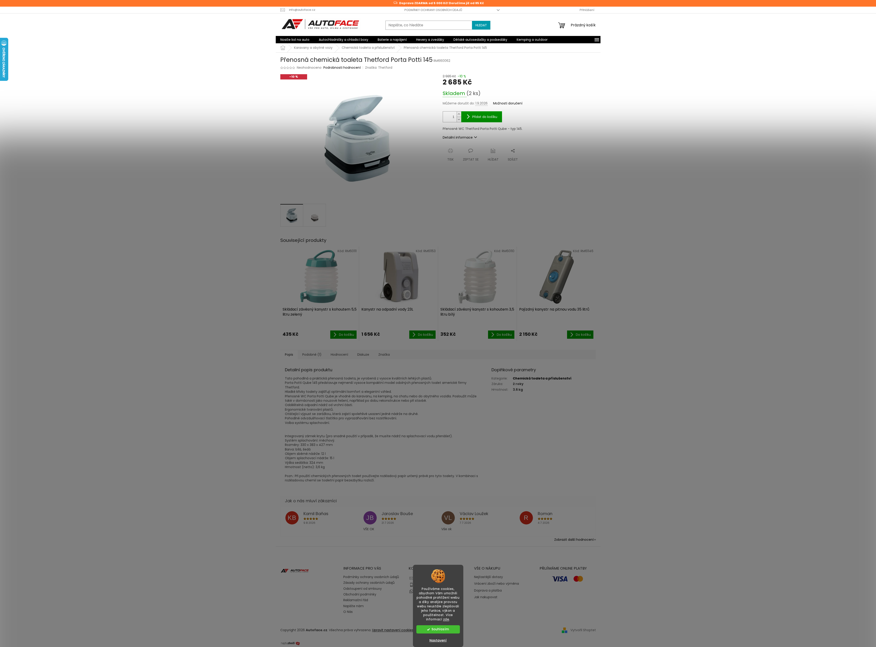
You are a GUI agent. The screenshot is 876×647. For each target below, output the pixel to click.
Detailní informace (458, 137)
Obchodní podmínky (359, 594)
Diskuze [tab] (363, 354)
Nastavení (438, 640)
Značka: (378, 67)
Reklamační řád (355, 600)
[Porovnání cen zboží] (290, 643)
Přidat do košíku (484, 117)
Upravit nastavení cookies (392, 630)
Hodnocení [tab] (339, 354)
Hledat (481, 25)
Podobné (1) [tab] (312, 354)
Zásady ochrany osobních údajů (369, 582)
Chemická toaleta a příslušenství (542, 378)
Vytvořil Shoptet (583, 630)
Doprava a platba (488, 590)
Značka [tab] (384, 354)
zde (446, 619)
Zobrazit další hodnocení (574, 539)
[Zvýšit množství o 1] (459, 114)
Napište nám (353, 606)
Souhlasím (440, 629)
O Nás (348, 611)
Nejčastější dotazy (488, 577)
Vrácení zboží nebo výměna (496, 583)
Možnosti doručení (507, 103)
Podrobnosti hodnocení (342, 68)
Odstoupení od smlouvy (362, 588)
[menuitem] (295, 39)
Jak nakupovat (485, 597)
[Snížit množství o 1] (459, 119)
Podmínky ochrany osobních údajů (433, 10)
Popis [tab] (289, 354)
